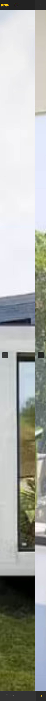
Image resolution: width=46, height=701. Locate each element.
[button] (5, 355)
